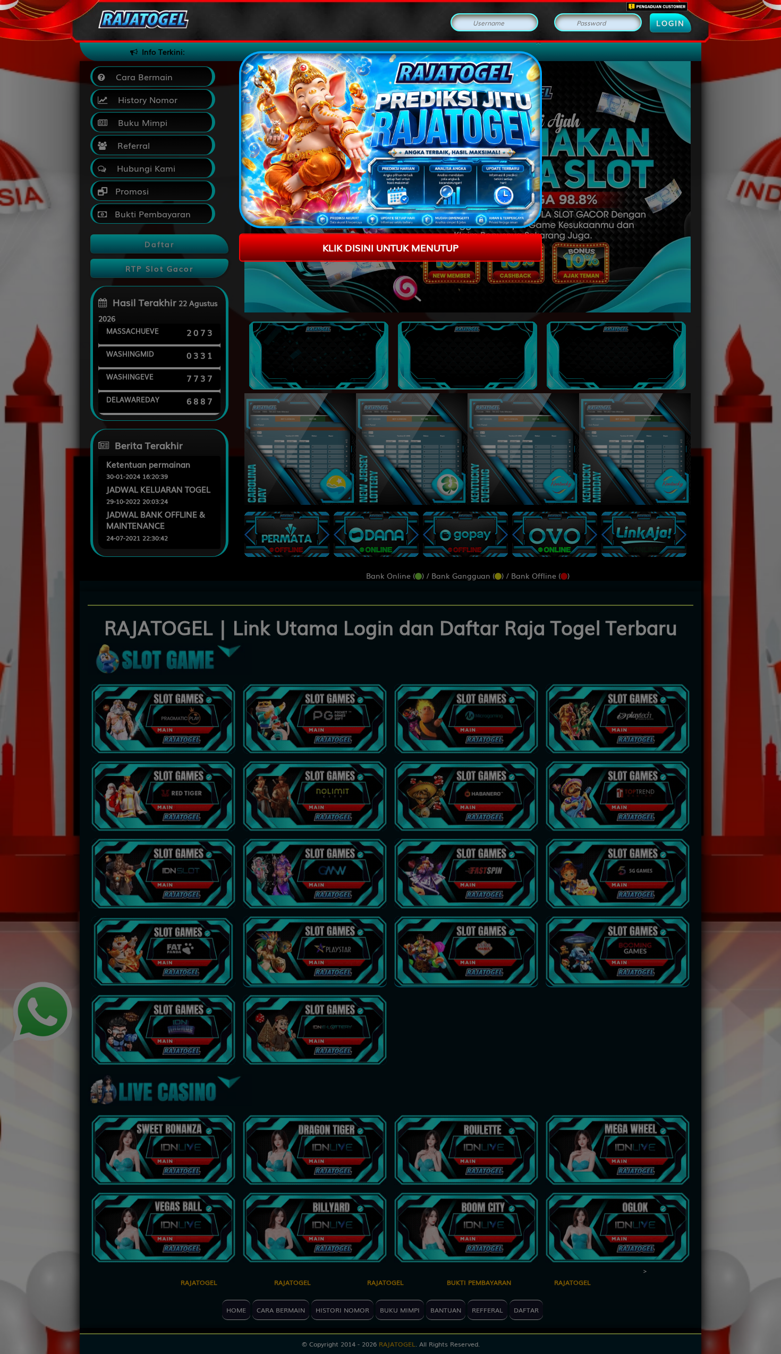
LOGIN (670, 23)
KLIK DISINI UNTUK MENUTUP (390, 247)
